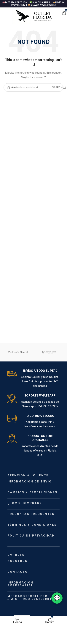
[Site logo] (34, 16)
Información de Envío (29, 481)
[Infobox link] (33, 378)
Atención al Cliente (28, 475)
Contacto (17, 571)
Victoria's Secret (18, 352)
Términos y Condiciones (32, 524)
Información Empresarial (20, 584)
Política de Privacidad (31, 535)
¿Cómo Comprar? (24, 503)
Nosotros (17, 561)
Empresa (15, 554)
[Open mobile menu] (5, 13)
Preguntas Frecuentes (31, 514)
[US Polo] (49, 352)
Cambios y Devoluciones (32, 492)
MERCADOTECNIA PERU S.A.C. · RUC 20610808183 (31, 597)
